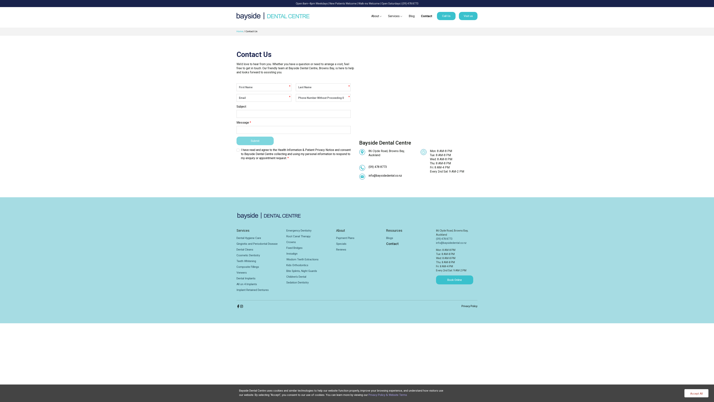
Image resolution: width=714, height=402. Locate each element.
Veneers (242, 272)
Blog (412, 16)
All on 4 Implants (247, 284)
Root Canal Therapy (298, 236)
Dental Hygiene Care (249, 238)
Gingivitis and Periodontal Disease (257, 243)
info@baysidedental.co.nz (385, 175)
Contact (426, 16)
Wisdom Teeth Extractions (302, 259)
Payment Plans (345, 238)
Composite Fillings (248, 267)
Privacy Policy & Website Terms (388, 395)
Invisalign (292, 253)
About (375, 16)
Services (394, 16)
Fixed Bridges (294, 248)
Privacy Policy (469, 306)
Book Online (454, 280)
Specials (341, 243)
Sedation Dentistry (297, 282)
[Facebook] (238, 306)
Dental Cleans (245, 249)
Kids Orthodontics (297, 265)
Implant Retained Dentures (253, 290)
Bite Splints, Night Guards (301, 271)
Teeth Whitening (246, 261)
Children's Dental (296, 276)
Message (243, 122)
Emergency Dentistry (298, 230)
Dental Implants (246, 278)
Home (240, 31)
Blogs (389, 238)
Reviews (341, 249)
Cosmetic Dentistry (248, 255)
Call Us (446, 16)
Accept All (696, 393)
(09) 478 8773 (410, 3)
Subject (241, 106)
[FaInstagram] (241, 306)
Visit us (468, 16)
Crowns (291, 242)
